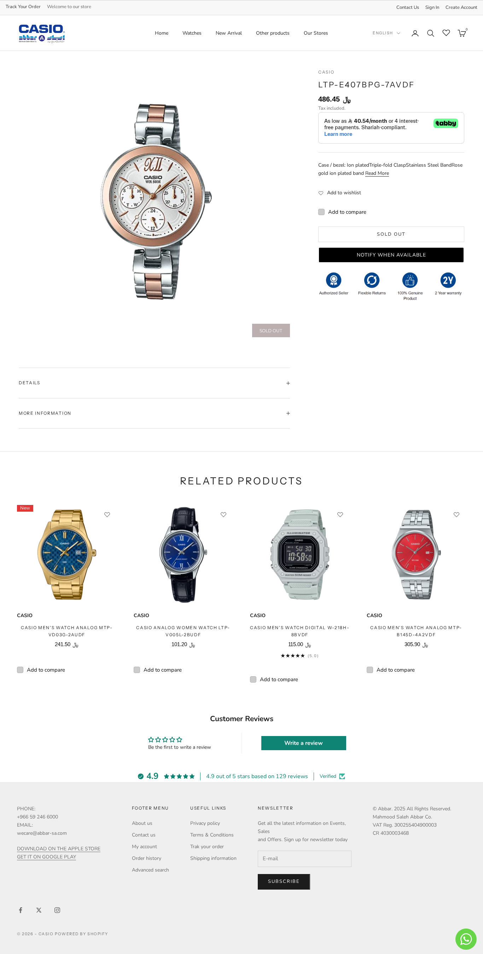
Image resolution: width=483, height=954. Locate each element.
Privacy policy (205, 823)
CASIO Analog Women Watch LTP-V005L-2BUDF (183, 631)
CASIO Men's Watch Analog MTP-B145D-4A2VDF (416, 631)
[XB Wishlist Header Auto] (446, 32)
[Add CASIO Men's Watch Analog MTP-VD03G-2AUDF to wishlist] (107, 514)
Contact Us (407, 7)
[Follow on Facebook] (20, 910)
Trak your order (207, 846)
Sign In (432, 7)
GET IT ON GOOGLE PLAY (46, 857)
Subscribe (284, 881)
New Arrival (229, 33)
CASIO (326, 72)
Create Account (461, 7)
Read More (377, 173)
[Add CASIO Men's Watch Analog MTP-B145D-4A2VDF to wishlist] (456, 514)
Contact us (144, 835)
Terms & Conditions (212, 835)
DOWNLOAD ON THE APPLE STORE (58, 848)
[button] (391, 255)
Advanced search (150, 870)
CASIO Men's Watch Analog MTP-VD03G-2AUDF (67, 631)
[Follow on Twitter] (38, 910)
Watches (192, 33)
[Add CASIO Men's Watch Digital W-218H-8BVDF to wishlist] (340, 514)
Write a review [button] (303, 743)
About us (142, 823)
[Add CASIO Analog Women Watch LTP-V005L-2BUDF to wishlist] (223, 514)
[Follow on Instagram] (57, 910)
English (383, 33)
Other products (273, 33)
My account (144, 846)
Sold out (391, 234)
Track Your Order (23, 7)
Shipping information (213, 858)
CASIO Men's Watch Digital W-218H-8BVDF (299, 631)
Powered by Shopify (81, 933)
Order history (146, 858)
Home (161, 33)
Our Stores (316, 33)
